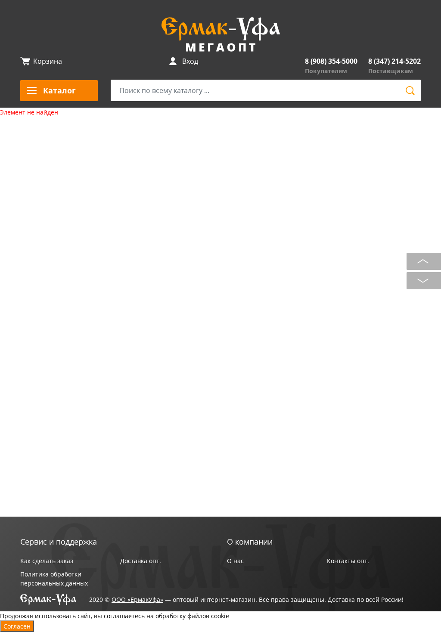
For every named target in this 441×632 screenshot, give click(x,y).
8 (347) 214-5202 (394, 61)
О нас (235, 561)
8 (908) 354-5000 (331, 61)
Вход (190, 61)
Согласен (17, 626)
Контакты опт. (348, 561)
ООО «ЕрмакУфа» (137, 599)
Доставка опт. (140, 561)
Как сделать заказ (46, 561)
